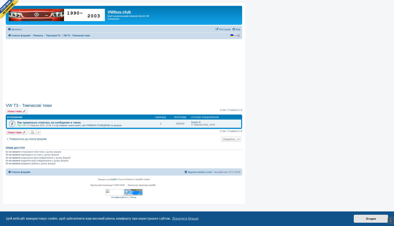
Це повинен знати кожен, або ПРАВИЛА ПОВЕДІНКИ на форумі (88, 125)
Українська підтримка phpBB (142, 185)
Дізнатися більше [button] (185, 218)
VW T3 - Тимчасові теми (29, 105)
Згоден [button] (371, 218)
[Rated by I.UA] (115, 192)
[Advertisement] (124, 71)
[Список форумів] (57, 14)
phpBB (113, 179)
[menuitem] (15, 29)
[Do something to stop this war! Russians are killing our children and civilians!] (9, 9)
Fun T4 (21, 125)
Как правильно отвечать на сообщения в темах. (49, 122)
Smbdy (194, 122)
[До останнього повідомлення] (200, 122)
